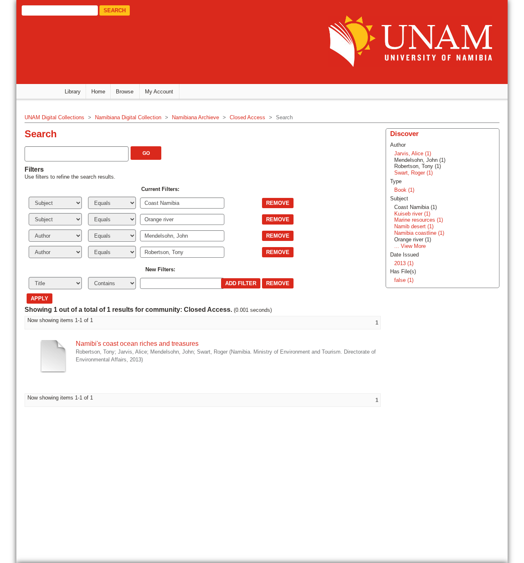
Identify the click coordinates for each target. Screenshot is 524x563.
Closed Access (247, 117)
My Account (159, 92)
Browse (124, 92)
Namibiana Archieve (195, 117)
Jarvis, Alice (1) (412, 153)
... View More (410, 246)
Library (73, 92)
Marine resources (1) (418, 220)
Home (98, 92)
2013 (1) (403, 263)
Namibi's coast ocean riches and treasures (137, 343)
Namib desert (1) (414, 226)
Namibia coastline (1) (419, 233)
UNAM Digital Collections (54, 117)
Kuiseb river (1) (412, 214)
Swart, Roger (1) (413, 173)
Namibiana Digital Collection (128, 117)
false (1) (403, 280)
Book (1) (404, 190)
